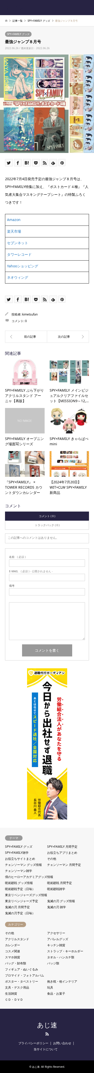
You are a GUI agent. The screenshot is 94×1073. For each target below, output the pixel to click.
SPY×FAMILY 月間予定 (62, 846)
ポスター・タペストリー (21, 981)
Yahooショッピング (22, 266)
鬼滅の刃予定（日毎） (20, 913)
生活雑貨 (11, 993)
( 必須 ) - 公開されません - (31, 571)
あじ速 (47, 1025)
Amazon (14, 219)
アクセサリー (56, 933)
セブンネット (17, 242)
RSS (47, 1034)
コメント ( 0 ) (47, 516)
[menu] (86, 7)
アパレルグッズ (57, 939)
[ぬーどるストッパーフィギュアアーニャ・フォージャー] (26, 337)
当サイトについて (46, 1049)
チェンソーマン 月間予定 (64, 865)
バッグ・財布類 (15, 963)
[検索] (75, 7)
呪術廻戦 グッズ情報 (19, 883)
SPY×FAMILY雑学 (17, 852)
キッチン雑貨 (56, 945)
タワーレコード (19, 254)
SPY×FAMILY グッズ (18, 34)
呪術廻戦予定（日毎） (20, 889)
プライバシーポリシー (33, 1043)
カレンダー (12, 945)
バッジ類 (53, 963)
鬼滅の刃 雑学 (56, 907)
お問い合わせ (62, 1043)
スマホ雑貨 (12, 957)
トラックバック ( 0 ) (47, 525)
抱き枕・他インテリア (62, 981)
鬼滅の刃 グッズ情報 (61, 901)
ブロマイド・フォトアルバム (24, 975)
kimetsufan (30, 314)
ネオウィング (17, 277)
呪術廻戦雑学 (56, 889)
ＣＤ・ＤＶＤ (14, 999)
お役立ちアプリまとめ (62, 852)
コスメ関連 (12, 951)
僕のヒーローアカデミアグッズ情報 (29, 877)
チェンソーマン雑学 (18, 871)
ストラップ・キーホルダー (65, 951)
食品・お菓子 (56, 993)
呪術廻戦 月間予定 (59, 883)
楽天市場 (14, 231)
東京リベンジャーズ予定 (21, 901)
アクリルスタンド (17, 939)
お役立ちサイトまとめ (20, 859)
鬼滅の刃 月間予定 (17, 907)
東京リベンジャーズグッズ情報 (26, 895)
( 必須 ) (17, 556)
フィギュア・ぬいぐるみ (21, 969)
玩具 (50, 987)
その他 (51, 859)
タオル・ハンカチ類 (60, 957)
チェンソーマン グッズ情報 (23, 865)
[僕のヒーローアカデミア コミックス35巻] (68, 337)
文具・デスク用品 (17, 987)
